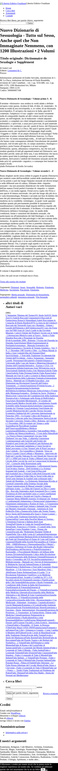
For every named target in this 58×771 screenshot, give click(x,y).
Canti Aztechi (26, 441)
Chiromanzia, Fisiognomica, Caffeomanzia (31, 466)
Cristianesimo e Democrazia (31, 501)
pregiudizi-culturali (8, 297)
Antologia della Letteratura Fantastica (28, 378)
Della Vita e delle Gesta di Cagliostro (27, 534)
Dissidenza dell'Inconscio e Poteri (24, 549)
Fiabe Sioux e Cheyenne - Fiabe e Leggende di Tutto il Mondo (31, 666)
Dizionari (15, 287)
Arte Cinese (17, 396)
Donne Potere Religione (21, 572)
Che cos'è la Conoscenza (35, 461)
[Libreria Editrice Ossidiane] (13, 3)
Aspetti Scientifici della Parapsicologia (31, 404)
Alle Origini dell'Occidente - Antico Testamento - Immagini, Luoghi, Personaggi (30, 358)
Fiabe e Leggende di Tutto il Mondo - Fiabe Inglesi (31, 649)
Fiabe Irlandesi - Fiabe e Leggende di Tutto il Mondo (31, 654)
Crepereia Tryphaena (36, 498)
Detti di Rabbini (40, 537)
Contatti (9, 16)
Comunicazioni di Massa (23, 486)
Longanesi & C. (15, 70)
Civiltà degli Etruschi (40, 473)
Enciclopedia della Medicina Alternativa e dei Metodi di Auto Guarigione (30, 593)
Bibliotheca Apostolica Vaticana (31, 431)
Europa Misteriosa (37, 620)
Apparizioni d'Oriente (35, 385)
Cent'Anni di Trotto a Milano (30, 458)
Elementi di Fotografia (20, 587)
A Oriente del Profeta (28, 333)
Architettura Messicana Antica (29, 390)
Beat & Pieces (18, 426)
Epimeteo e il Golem (31, 605)
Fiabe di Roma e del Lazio (26, 645)
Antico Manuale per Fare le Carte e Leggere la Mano (31, 374)
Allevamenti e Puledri (32, 360)
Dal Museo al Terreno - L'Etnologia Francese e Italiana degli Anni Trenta (30, 521)
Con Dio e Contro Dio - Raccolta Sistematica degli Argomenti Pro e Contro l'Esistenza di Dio (31, 491)
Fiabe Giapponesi (44, 653)
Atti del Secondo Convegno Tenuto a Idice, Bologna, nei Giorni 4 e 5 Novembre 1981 (31, 421)
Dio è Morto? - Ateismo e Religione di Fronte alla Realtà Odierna (30, 545)
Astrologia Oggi (36, 408)
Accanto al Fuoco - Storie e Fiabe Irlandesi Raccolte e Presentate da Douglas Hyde (30, 338)
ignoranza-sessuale (26, 297)
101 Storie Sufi (41, 315)
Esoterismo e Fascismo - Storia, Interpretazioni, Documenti (31, 608)
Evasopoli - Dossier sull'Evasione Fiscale (30, 621)
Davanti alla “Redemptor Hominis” (27, 532)
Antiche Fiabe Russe (41, 373)
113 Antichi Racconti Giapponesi (24, 318)
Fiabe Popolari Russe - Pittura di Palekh (31, 661)
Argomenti (10, 13)
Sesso (22, 287)
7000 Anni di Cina (20, 330)
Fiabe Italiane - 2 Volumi (23, 658)
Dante (42, 524)
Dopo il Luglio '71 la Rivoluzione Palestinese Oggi (28, 573)
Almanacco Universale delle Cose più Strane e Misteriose (29, 361)
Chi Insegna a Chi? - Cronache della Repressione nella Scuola (32, 463)
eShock (22, 715)
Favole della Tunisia (36, 635)
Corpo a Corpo (37, 493)
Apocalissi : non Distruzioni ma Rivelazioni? (27, 381)
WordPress (15, 713)
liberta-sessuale (18, 294)
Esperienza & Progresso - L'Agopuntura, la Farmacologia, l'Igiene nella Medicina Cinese (32, 612)
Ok (43, 769)
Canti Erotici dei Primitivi (24, 443)
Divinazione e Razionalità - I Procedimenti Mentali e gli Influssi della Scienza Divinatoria (30, 552)
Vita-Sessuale (42, 297)
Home (8, 8)
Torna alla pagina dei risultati (13, 281)
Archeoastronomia (20, 388)
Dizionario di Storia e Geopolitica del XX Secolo (31, 558)
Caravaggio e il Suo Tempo (22, 448)
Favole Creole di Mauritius (37, 632)
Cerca (9, 693)
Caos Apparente (17, 446)
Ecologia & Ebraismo (21, 580)
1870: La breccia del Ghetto (42, 323)
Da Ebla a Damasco (21, 511)
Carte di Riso (40, 448)
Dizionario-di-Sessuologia (37, 294)
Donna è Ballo (18, 567)
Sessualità (30, 287)
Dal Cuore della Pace (24, 519)
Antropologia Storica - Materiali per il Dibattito (31, 379)
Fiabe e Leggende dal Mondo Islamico (33, 648)
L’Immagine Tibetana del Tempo (20, 315)
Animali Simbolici (18, 370)
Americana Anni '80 (32, 368)
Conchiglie (26, 493)
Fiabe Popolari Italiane (41, 660)
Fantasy (11, 630)
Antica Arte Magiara (35, 370)
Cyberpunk (20, 509)
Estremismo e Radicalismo (21, 617)
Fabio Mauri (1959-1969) (22, 627)
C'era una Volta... (21, 438)
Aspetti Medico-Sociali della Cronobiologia (30, 403)
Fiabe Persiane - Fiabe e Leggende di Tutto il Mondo (30, 659)
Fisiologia (49, 287)
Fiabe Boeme (31, 637)
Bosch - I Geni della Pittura (41, 433)
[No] (46, 770)
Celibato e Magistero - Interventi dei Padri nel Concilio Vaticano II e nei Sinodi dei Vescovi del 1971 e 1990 (31, 456)
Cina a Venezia (24, 473)
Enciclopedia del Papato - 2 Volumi (30, 590)
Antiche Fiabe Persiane (21, 373)
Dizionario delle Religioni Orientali (29, 557)
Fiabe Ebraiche (30, 653)
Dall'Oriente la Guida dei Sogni (25, 524)
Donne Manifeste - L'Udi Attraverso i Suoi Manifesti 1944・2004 (32, 570)
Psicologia (24, 290)
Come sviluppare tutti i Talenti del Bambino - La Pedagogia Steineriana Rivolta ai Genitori (31, 481)
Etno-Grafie (24, 620)
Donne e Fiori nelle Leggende (38, 567)
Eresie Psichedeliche (25, 607)
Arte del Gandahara (31, 396)
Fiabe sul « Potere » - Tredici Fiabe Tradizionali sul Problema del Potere (31, 670)
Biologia (40, 287)
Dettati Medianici (25, 537)
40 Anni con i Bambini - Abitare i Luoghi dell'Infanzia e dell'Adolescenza (29, 326)
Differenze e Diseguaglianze (29, 544)
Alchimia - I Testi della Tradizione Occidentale (31, 355)
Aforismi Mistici (25, 343)
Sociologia (14, 290)
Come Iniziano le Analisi (21, 478)
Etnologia (34, 290)
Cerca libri (10, 10)
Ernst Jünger (39, 607)
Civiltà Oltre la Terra (32, 476)
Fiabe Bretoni (43, 637)
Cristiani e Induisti (35, 506)
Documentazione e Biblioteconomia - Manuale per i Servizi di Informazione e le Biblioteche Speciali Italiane (31, 562)
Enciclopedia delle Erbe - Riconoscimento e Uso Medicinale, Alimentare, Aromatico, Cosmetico (31, 601)
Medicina (4, 290)
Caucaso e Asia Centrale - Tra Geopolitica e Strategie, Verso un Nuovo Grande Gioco (30, 451)
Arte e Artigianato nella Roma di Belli (30, 398)
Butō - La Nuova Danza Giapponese (32, 434)
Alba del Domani (32, 353)
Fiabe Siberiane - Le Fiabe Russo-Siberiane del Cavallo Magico (29, 664)
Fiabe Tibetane (17, 673)
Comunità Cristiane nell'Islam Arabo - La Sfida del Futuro (28, 487)
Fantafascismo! (40, 627)
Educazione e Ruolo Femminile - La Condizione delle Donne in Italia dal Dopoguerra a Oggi (31, 585)
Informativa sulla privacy (17, 732)
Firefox (27, 721)
